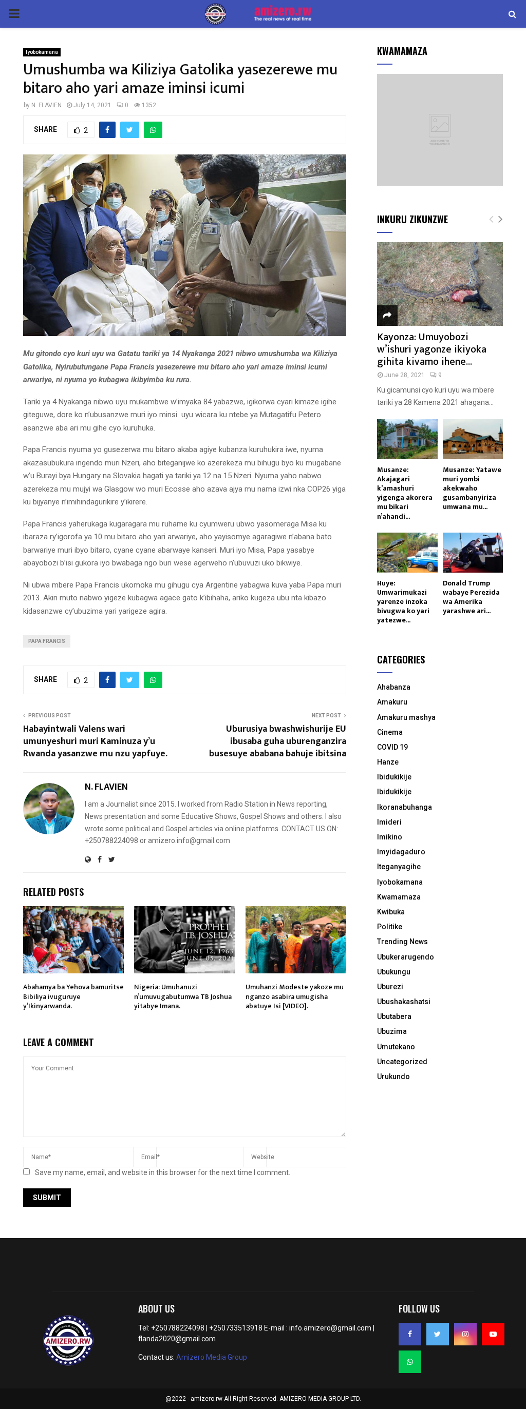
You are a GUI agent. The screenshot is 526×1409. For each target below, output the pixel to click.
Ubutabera (394, 1016)
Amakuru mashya (406, 717)
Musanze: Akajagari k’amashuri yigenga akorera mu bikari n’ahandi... (405, 493)
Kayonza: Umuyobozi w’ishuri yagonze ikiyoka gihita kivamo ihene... (431, 349)
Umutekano (396, 1047)
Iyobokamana (42, 52)
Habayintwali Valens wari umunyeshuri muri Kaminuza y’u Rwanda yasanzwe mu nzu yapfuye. (95, 741)
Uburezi (390, 987)
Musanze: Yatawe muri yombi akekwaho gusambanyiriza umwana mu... (472, 488)
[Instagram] (465, 1334)
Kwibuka (391, 912)
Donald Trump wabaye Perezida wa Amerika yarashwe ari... (471, 597)
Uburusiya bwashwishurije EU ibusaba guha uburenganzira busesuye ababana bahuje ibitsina (277, 741)
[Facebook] (410, 1334)
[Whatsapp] (410, 1362)
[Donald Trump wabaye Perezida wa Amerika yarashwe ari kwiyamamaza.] (473, 553)
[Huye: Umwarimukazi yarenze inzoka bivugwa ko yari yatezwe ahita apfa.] (407, 553)
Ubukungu (393, 972)
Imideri (389, 822)
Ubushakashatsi (403, 1001)
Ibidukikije (394, 777)
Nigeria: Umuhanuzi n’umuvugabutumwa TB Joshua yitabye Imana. (183, 996)
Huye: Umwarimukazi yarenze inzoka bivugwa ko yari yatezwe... (403, 601)
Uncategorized (402, 1062)
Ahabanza (393, 687)
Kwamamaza (399, 897)
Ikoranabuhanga (404, 807)
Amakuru (392, 702)
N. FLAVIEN (46, 105)
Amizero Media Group (211, 1357)
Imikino (389, 837)
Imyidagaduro (401, 852)
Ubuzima (392, 1031)
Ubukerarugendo (405, 957)
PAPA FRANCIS (46, 641)
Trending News (402, 941)
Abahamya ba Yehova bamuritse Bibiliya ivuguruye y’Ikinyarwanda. (73, 996)
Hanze (388, 762)
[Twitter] (437, 1334)
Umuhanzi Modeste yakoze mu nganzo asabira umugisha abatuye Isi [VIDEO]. (295, 996)
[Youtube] (493, 1334)
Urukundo (393, 1076)
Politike (389, 927)
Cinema (390, 732)
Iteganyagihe (399, 867)
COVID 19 (392, 747)
